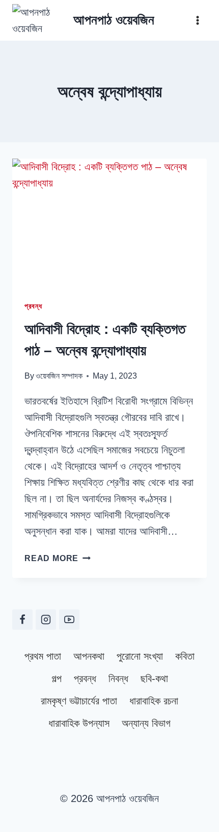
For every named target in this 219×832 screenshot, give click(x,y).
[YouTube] (69, 619)
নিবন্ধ (118, 678)
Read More (57, 558)
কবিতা (185, 656)
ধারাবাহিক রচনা (153, 700)
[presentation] (109, 223)
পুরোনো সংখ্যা (140, 656)
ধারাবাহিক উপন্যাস (79, 723)
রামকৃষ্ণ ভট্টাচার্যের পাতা (79, 700)
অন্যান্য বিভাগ (146, 723)
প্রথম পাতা (42, 656)
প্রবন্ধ (33, 306)
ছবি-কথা (154, 678)
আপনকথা (88, 656)
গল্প (56, 678)
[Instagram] (46, 619)
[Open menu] (197, 20)
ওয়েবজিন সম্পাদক (59, 376)
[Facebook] (22, 619)
